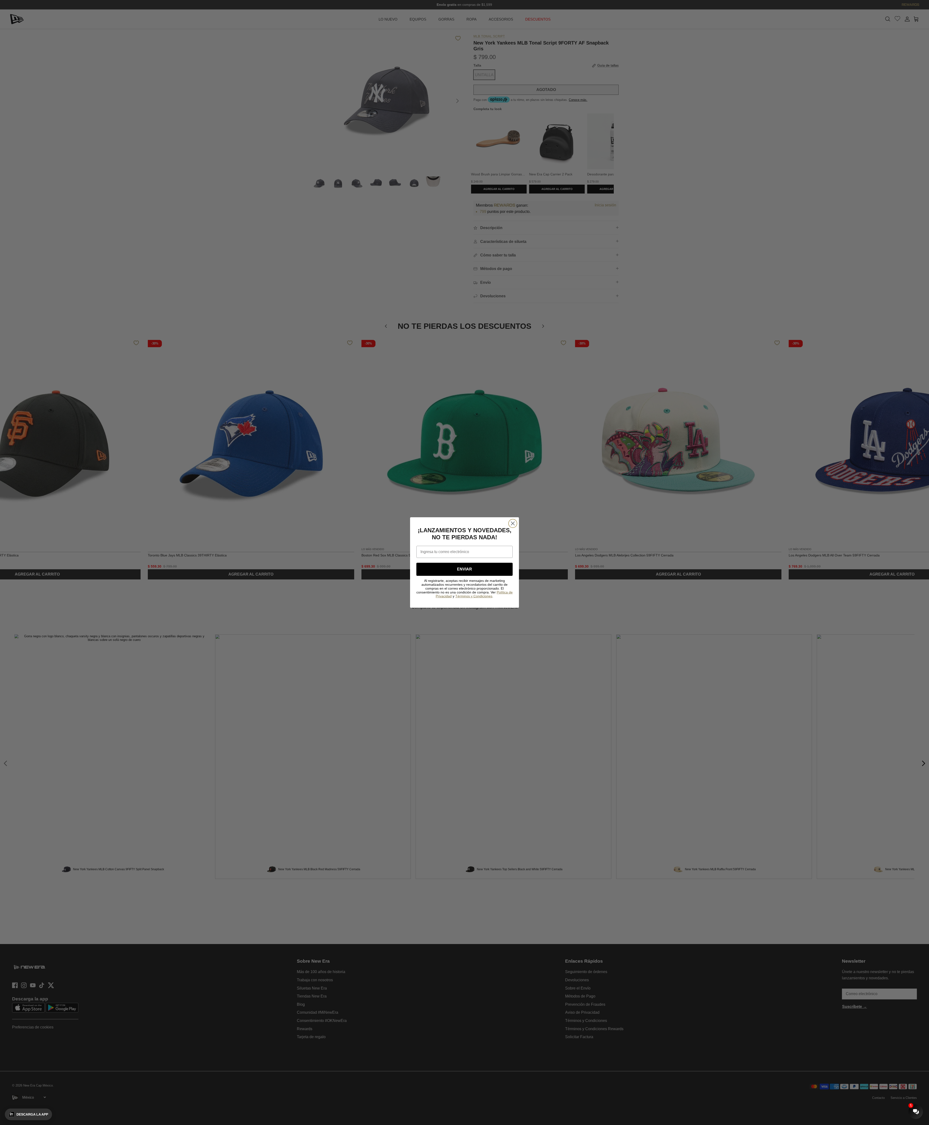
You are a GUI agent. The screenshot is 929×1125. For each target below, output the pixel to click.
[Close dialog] (513, 523)
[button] (28, 1114)
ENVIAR (464, 569)
